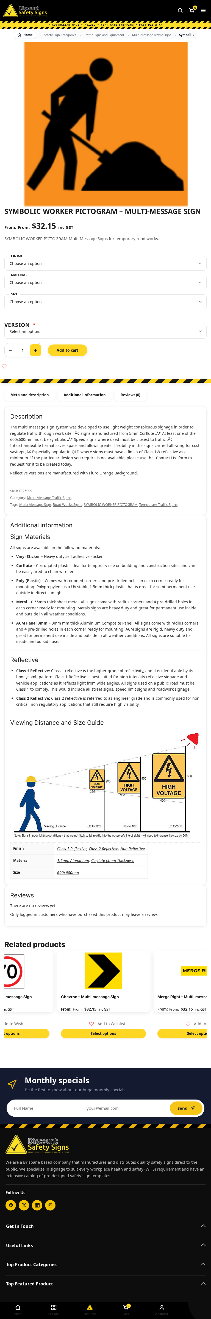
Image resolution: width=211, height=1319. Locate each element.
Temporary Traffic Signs (158, 504)
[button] (107, 1024)
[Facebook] (10, 1205)
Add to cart (68, 350)
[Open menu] (203, 10)
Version (20, 324)
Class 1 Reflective (72, 848)
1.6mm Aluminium (73, 860)
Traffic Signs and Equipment (104, 34)
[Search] (180, 10)
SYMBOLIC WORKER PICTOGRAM (111, 504)
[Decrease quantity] (11, 350)
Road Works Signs (67, 504)
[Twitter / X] (24, 1205)
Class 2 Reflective (103, 848)
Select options (103, 1033)
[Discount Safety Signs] (25, 10)
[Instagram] (50, 1205)
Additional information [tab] (85, 394)
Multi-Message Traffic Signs (151, 34)
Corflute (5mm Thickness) (112, 860)
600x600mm (68, 872)
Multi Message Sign (35, 504)
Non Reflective (132, 848)
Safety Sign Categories (60, 34)
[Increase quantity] (35, 350)
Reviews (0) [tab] (130, 394)
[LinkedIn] (37, 1205)
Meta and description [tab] (29, 394)
